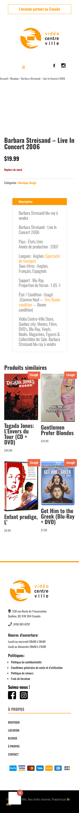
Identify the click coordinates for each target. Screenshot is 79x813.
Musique (14, 79)
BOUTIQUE (14, 722)
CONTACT (13, 754)
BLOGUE (12, 738)
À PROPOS (14, 746)
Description (25, 201)
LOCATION (13, 730)
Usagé (32, 182)
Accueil (4, 79)
